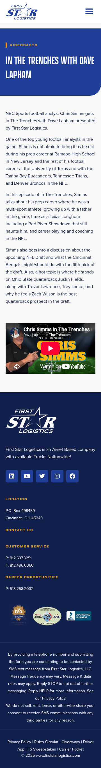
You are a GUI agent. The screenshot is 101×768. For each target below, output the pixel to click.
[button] (89, 11)
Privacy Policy (53, 698)
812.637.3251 (21, 558)
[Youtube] (27, 476)
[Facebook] (72, 476)
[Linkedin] (12, 476)
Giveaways (70, 742)
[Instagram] (57, 476)
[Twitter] (42, 476)
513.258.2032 (21, 588)
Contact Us (19, 530)
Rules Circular (46, 742)
